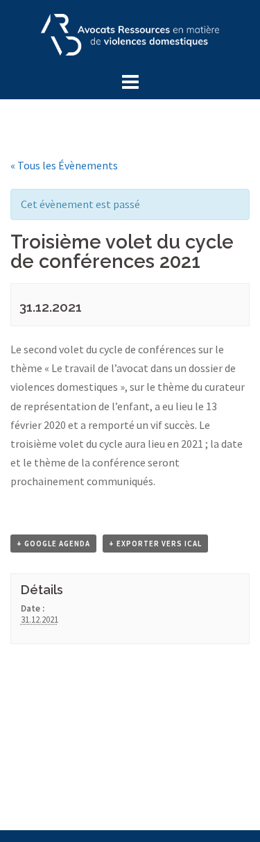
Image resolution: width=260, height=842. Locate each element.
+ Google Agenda (53, 543)
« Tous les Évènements (64, 165)
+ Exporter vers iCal (155, 543)
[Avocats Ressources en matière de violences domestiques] (130, 33)
